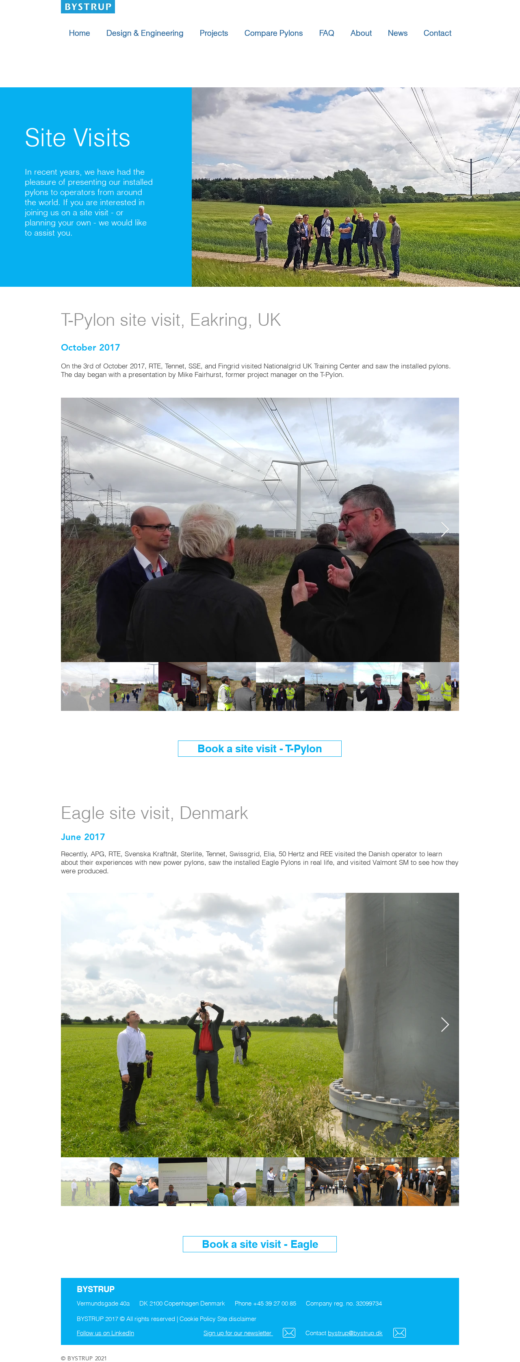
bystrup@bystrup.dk (355, 1333)
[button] (260, 530)
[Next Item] (445, 530)
